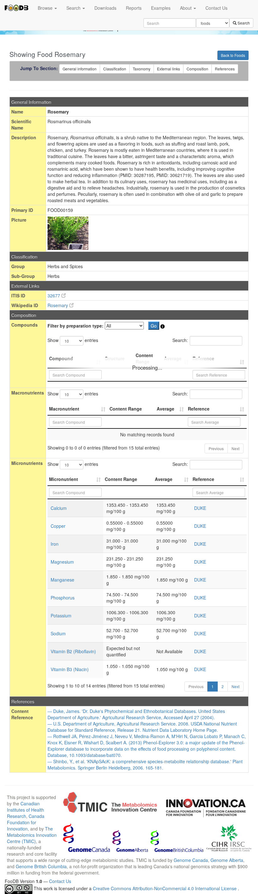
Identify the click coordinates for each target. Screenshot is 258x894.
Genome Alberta (226, 860)
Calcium (59, 508)
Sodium (58, 633)
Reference (199, 409)
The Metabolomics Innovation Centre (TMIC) (32, 834)
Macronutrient (64, 409)
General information (80, 68)
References (225, 68)
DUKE (200, 508)
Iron (55, 544)
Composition (197, 68)
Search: (180, 340)
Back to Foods (233, 55)
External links (168, 68)
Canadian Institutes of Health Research (25, 809)
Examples (161, 8)
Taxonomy (141, 68)
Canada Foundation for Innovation (25, 822)
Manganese (62, 580)
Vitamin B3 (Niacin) (70, 669)
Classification (114, 68)
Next (235, 448)
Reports (134, 8)
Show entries (73, 340)
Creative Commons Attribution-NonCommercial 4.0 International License (165, 888)
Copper (58, 526)
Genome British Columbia (41, 866)
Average (165, 409)
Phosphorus (63, 597)
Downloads (105, 8)
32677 (54, 295)
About (186, 8)
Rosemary (58, 305)
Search (74, 8)
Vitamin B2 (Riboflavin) (73, 651)
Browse (46, 8)
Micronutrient (63, 479)
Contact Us (216, 8)
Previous (216, 448)
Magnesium (62, 562)
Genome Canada (191, 860)
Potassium (61, 615)
